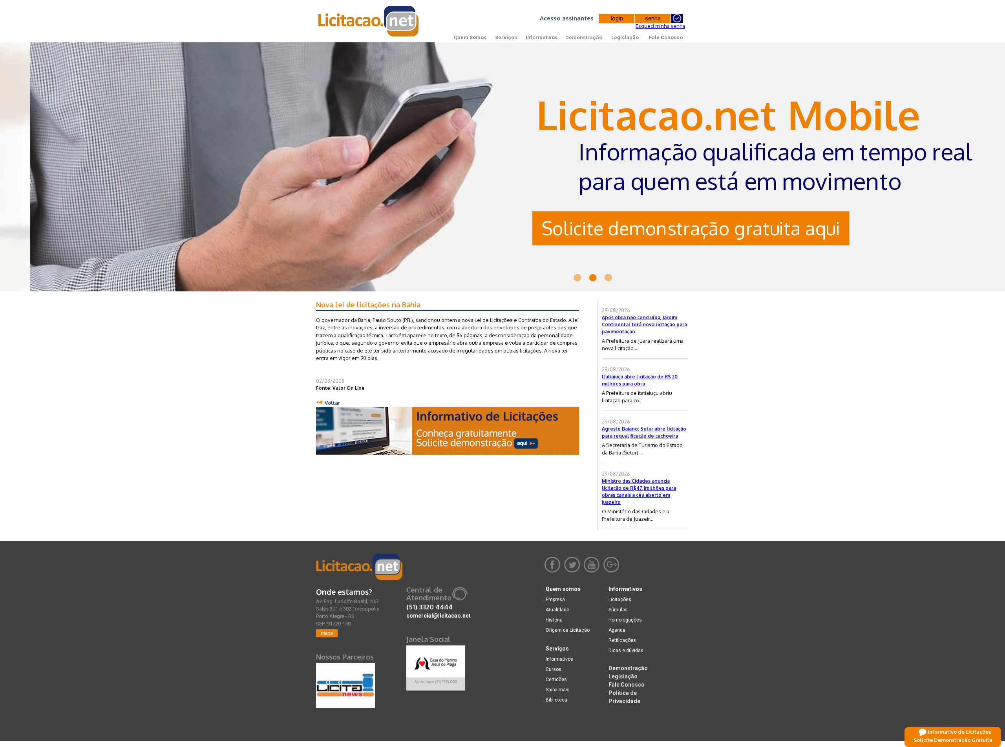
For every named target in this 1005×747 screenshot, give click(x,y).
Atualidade (557, 610)
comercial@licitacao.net (438, 616)
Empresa (555, 599)
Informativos (541, 37)
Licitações (619, 599)
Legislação (625, 37)
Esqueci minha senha (660, 26)
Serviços (506, 37)
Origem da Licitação (568, 630)
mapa (327, 633)
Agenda (616, 630)
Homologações (625, 620)
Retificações (622, 640)
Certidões (556, 679)
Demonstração (583, 37)
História (554, 620)
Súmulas (618, 610)
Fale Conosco (666, 37)
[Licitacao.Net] (369, 21)
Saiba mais (558, 689)
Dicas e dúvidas (625, 650)
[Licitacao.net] (359, 567)
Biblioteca (556, 700)
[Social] (435, 666)
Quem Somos (470, 37)
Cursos (553, 669)
